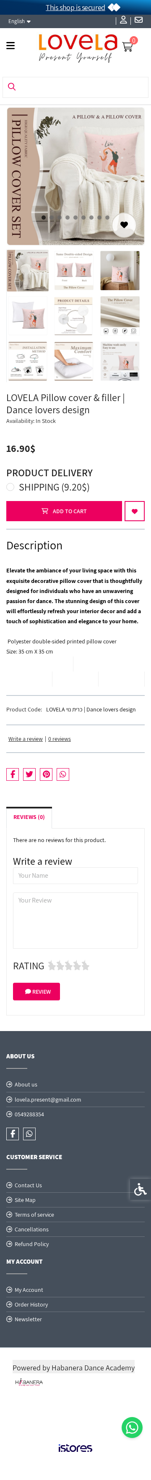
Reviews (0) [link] (29, 817)
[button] (28, 270)
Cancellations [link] (32, 1229)
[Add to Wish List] (124, 225)
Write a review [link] (25, 739)
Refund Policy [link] (32, 1244)
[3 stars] (69, 965)
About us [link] (26, 1084)
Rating (28, 965)
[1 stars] (52, 965)
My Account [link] (29, 1290)
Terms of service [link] (34, 1214)
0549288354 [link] (29, 1114)
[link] (132, 1427)
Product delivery (49, 472)
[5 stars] (85, 965)
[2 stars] (60, 965)
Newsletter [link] (28, 1319)
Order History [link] (31, 1304)
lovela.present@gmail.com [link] (48, 1099)
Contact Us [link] (28, 1185)
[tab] (44, 217)
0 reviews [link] (59, 739)
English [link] (16, 21)
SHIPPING (54, 486)
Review (41, 991)
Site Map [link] (25, 1200)
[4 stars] (77, 965)
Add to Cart (69, 511)
